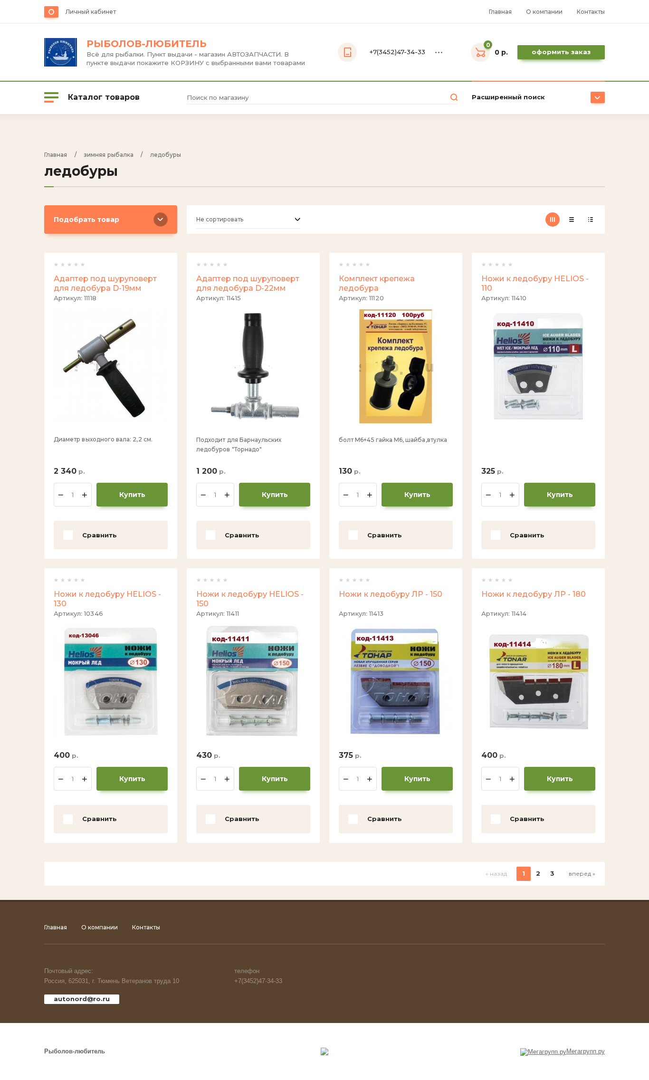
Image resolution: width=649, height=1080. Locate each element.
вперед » (582, 873)
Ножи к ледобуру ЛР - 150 (390, 594)
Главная (500, 11)
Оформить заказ (561, 52)
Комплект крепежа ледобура (377, 283)
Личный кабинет (91, 11)
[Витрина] (552, 219)
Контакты (591, 11)
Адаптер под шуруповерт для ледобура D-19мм (105, 283)
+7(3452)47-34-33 (258, 980)
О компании (544, 11)
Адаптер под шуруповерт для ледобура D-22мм (247, 283)
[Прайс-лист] (590, 219)
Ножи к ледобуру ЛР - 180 (533, 594)
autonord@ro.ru (82, 999)
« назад (496, 873)
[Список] (571, 219)
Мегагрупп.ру (585, 1051)
